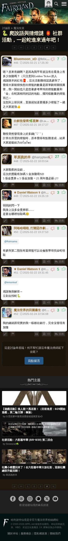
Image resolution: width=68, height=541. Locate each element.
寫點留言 (34, 360)
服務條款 (26, 533)
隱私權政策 (40, 533)
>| (53, 47)
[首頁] (17, 12)
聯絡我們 (55, 533)
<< (21, 47)
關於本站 (13, 533)
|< (14, 47)
